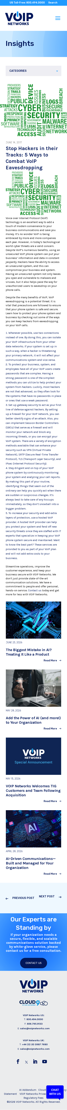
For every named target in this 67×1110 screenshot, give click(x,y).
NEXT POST (47, 896)
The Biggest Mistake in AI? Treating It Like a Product (29, 652)
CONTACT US (34, 963)
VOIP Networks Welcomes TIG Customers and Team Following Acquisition (33, 790)
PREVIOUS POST (23, 898)
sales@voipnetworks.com (35, 1028)
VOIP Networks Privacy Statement (40, 1093)
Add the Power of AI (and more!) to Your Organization (33, 720)
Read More (50, 660)
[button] (55, 1092)
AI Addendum (27, 1089)
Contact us (34, 590)
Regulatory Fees (33, 1097)
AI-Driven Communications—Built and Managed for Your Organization (31, 863)
